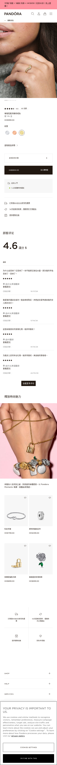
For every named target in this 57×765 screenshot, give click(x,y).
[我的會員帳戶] (39, 14)
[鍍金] (22, 133)
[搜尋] (33, 14)
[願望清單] (25, 497)
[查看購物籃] (45, 14)
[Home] (13, 13)
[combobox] (28, 262)
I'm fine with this (28, 758)
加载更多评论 (28, 383)
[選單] (51, 14)
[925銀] (7, 133)
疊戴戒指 (10, 20)
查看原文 (7, 287)
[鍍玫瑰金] (14, 133)
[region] (28, 733)
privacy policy (18, 736)
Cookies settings (28, 747)
